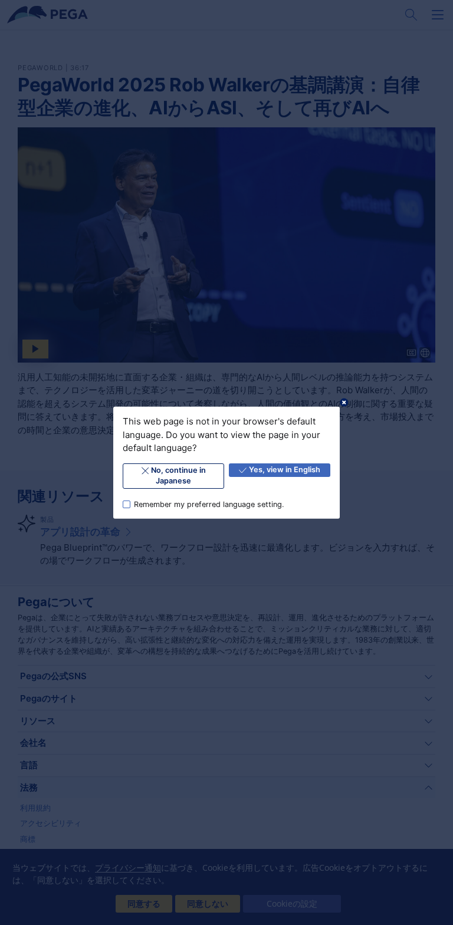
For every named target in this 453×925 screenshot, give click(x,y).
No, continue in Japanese (178, 475)
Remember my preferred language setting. (209, 503)
